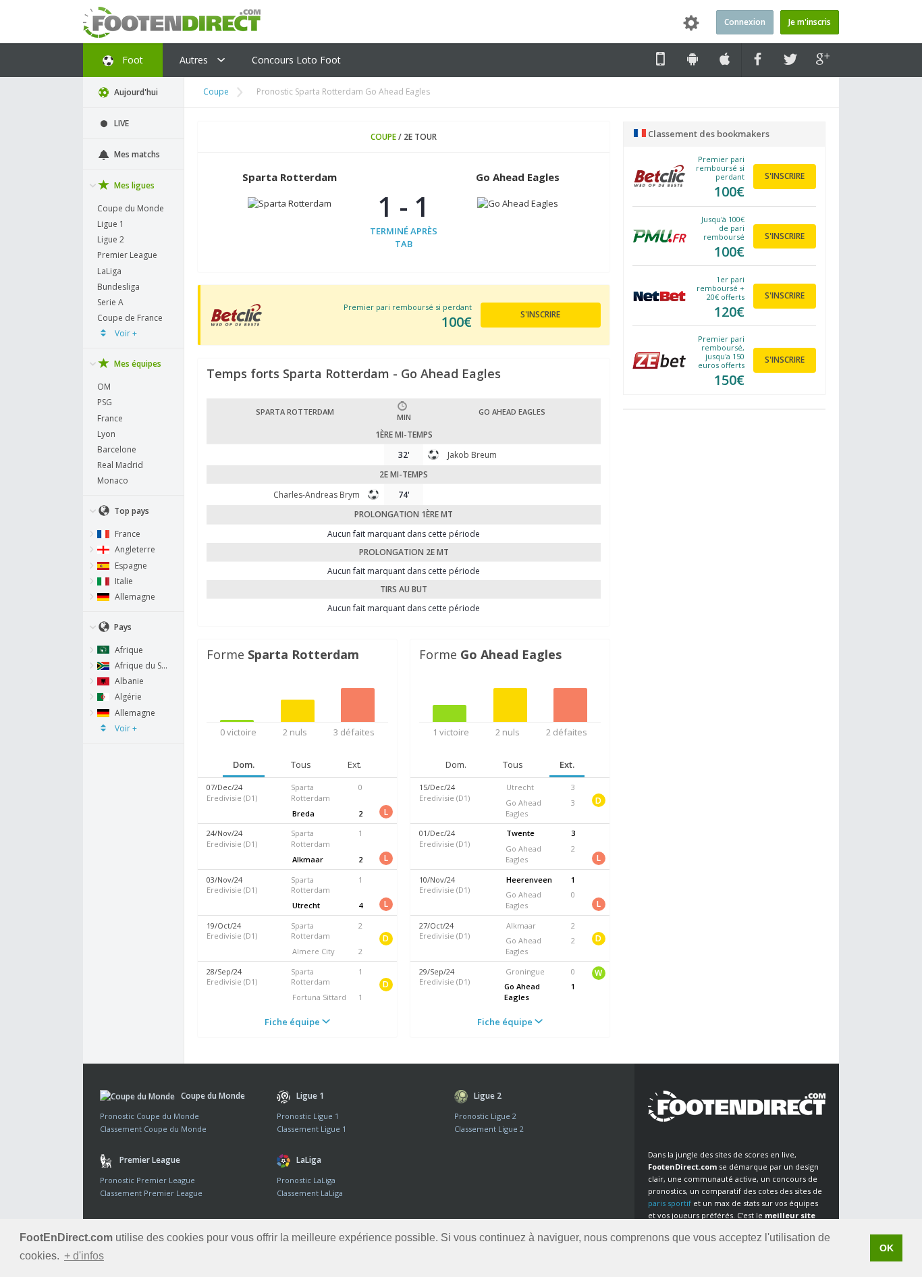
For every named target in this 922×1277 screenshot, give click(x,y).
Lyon (106, 434)
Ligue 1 (110, 224)
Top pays (130, 511)
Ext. (355, 764)
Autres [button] (195, 59)
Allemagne (134, 596)
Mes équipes (136, 363)
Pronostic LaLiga (306, 1180)
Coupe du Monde (130, 208)
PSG (104, 402)
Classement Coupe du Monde (153, 1129)
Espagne (130, 565)
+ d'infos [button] (84, 1255)
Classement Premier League (151, 1193)
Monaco (112, 480)
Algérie (127, 696)
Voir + (125, 333)
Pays (122, 627)
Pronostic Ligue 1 (308, 1116)
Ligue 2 (110, 239)
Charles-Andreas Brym (316, 494)
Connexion (744, 22)
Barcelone (116, 449)
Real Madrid (120, 465)
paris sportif (669, 1203)
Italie (123, 581)
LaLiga (109, 271)
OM (104, 386)
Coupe (216, 91)
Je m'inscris (809, 22)
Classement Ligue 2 (489, 1129)
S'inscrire (540, 314)
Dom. (243, 764)
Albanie (128, 681)
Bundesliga (118, 286)
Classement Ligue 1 (311, 1129)
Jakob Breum (472, 455)
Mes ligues (133, 185)
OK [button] (886, 1248)
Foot (131, 59)
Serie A (110, 302)
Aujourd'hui (135, 92)
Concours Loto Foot (296, 59)
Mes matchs (136, 154)
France (110, 418)
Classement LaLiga (310, 1193)
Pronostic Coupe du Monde (149, 1116)
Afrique (128, 650)
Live (120, 123)
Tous (301, 764)
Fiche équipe (293, 1022)
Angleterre (134, 549)
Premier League (127, 255)
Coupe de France (130, 317)
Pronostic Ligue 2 (485, 1116)
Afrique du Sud (142, 665)
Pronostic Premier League (147, 1180)
